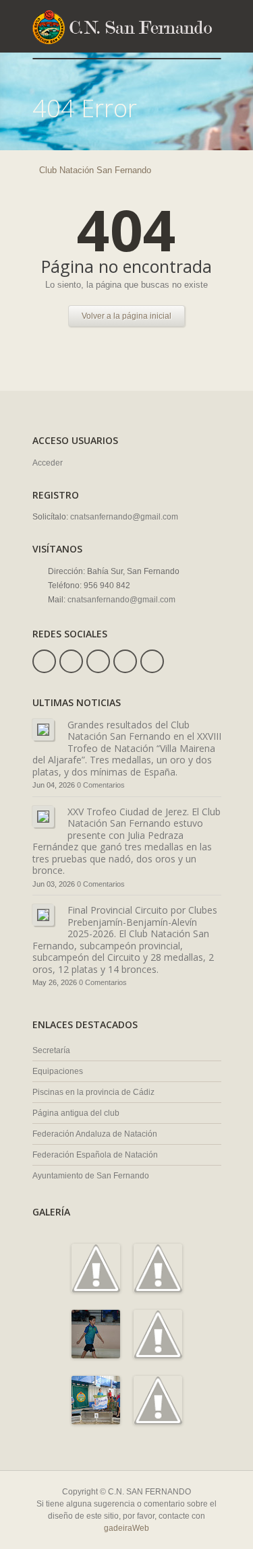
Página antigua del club (75, 1113)
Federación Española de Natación (95, 1155)
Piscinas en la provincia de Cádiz (93, 1092)
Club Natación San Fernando (95, 170)
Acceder (47, 463)
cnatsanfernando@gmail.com (124, 516)
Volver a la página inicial (126, 316)
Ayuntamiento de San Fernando (90, 1175)
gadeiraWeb (126, 1528)
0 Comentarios (101, 785)
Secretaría (51, 1050)
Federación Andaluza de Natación (94, 1134)
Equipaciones (57, 1071)
